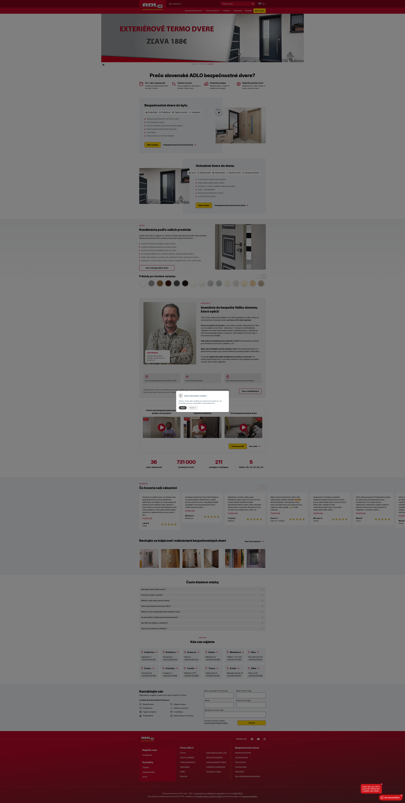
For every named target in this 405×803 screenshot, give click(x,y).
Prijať (183, 408)
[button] (401, 795)
